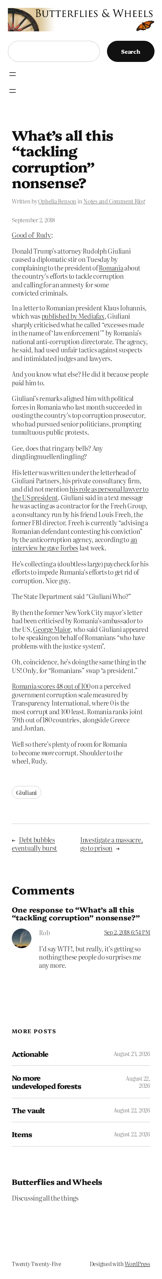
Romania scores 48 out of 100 (51, 686)
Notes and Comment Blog (114, 201)
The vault (28, 1110)
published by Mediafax (73, 316)
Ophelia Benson (57, 201)
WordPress (137, 1264)
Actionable (30, 1054)
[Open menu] (12, 74)
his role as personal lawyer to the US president (80, 493)
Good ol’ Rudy (31, 234)
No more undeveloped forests (46, 1082)
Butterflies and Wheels (57, 1181)
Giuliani (26, 792)
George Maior (51, 629)
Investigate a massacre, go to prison (111, 844)
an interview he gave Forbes (74, 543)
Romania (111, 267)
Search (130, 51)
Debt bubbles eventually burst (34, 844)
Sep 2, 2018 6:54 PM (127, 932)
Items (22, 1134)
